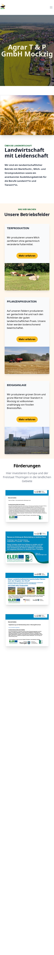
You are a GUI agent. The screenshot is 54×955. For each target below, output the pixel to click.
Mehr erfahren (27, 255)
